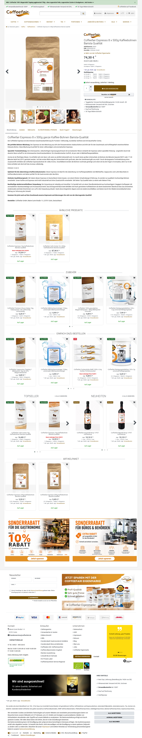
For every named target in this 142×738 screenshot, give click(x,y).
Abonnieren (34, 597)
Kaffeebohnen (31, 27)
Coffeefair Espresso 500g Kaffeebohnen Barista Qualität (54, 495)
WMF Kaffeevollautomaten (66, 709)
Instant (49, 22)
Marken (126, 22)
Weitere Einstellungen (28, 735)
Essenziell (14, 733)
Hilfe (42, 638)
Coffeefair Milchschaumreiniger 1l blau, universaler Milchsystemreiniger (54, 309)
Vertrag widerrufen (82, 656)
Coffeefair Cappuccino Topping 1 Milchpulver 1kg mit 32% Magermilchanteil (20, 371)
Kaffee (14, 22)
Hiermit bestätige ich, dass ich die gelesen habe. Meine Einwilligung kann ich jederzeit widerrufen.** (33, 591)
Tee (62, 22)
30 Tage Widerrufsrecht (86, 7)
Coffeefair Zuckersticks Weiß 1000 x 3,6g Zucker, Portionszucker (88, 370)
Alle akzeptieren (114, 713)
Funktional (15, 735)
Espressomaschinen (127, 709)
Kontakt (96, 656)
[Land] (117, 13)
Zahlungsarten (46, 629)
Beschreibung (11, 130)
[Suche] (83, 13)
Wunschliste (91, 99)
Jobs (75, 647)
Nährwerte (31, 130)
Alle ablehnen (114, 721)
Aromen (130, 706)
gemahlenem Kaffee (67, 706)
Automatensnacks (118, 706)
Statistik (26, 733)
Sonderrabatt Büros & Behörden (52, 644)
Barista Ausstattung (48, 653)
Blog (75, 641)
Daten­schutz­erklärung (27, 729)
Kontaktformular (16, 640)
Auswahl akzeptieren (114, 717)
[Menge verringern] (90, 89)
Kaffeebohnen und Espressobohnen (86, 706)
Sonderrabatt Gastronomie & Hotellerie (54, 641)
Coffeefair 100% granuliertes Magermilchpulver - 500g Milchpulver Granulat (87, 309)
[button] (109, 95)
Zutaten (22, 130)
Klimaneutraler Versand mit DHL (61, 7)
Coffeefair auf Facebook (127, 7)
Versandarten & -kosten (49, 632)
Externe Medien (51, 733)
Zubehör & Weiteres (96, 22)
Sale (113, 22)
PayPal (84, 733)
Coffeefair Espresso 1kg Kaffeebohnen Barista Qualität (20, 247)
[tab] (11, 130)
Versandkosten (100, 70)
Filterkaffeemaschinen (83, 709)
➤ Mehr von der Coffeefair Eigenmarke (97, 53)
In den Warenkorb (110, 89)
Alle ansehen (61, 396)
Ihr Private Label (46, 659)
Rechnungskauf (38, 7)
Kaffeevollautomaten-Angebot (51, 650)
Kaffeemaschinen (31, 22)
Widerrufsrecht (46, 635)
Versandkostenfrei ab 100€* (18, 7)
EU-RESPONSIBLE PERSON (47, 130)
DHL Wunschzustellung (69, 733)
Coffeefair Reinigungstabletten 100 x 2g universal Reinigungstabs (121, 370)
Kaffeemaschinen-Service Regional (53, 662)
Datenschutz (77, 629)
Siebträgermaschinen (97, 709)
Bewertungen (77, 130)
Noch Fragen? (64, 130)
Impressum (77, 635)
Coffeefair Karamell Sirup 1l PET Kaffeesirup (88, 433)
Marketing (37, 733)
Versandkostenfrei (105, 687)
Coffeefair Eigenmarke (81, 650)
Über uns (76, 644)
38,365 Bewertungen (119, 655)
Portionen (75, 22)
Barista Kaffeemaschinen (113, 709)
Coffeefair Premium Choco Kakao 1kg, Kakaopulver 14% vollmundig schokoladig (20, 309)
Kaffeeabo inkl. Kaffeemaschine (52, 647)
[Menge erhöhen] (90, 86)
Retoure (76, 638)
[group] (20, 229)
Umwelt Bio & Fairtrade (49, 656)
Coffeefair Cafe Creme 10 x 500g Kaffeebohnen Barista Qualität (54, 247)
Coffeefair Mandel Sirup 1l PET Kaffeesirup (121, 433)
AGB (75, 632)
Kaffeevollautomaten (50, 709)
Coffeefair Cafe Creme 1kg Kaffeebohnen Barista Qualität (20, 433)
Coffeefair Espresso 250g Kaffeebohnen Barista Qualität (20, 495)
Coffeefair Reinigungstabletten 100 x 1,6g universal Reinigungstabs (121, 309)
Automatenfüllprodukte (105, 706)
